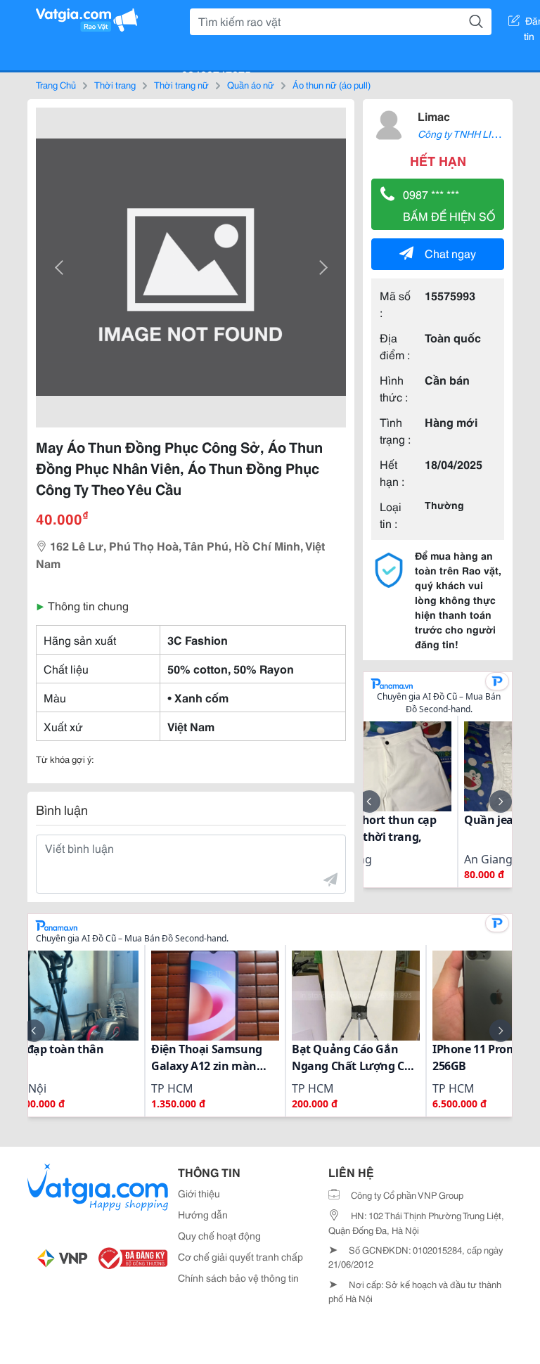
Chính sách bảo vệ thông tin (238, 1277)
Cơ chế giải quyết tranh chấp (240, 1256)
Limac (434, 116)
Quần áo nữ (250, 84)
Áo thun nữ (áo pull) (331, 84)
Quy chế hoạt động (219, 1235)
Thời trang (115, 84)
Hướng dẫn (203, 1214)
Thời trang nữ (181, 84)
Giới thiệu (199, 1193)
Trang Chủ (56, 84)
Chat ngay (450, 253)
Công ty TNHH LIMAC (465, 134)
